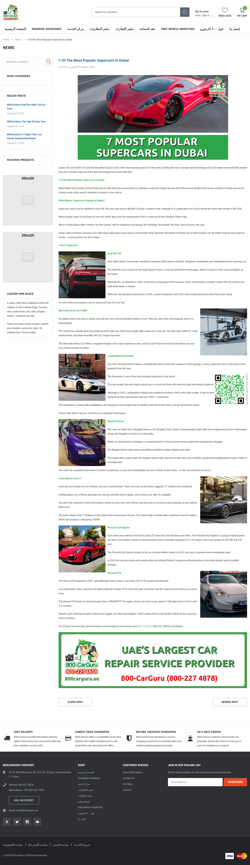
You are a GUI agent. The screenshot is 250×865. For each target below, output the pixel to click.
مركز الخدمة (75, 29)
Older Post (75, 702)
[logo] (11, 12)
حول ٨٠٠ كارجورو (212, 29)
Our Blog (127, 784)
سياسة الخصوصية (13, 845)
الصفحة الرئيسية (15, 29)
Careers (127, 789)
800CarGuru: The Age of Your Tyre (26, 121)
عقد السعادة (147, 29)
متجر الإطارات (124, 29)
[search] (184, 12)
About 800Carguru (133, 772)
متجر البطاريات (99, 29)
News (18, 39)
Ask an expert (24, 800)
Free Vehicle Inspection (177, 29)
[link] (7, 822)
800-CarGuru (145, 626)
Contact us (129, 778)
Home (6, 39)
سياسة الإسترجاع (38, 845)
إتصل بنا (234, 29)
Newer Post (230, 702)
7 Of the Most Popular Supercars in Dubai (94, 60)
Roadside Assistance (47, 29)
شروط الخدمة (82, 845)
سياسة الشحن (61, 845)
